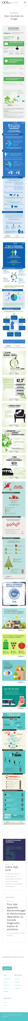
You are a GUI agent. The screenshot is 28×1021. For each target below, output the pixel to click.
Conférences (6, 985)
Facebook (5, 1002)
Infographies (17, 988)
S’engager (5, 991)
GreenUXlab (6, 988)
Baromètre (17, 978)
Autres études (9, 897)
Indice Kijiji (8, 841)
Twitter (5, 1005)
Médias (5, 982)
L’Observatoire (7, 978)
